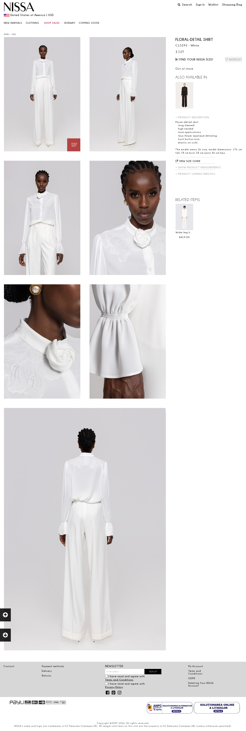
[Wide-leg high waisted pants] (184, 217)
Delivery (47, 671)
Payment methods (53, 666)
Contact (9, 666)
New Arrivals (13, 22)
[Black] (184, 95)
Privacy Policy (114, 687)
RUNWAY (69, 22)
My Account (195, 666)
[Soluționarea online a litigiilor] (217, 708)
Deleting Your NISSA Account (201, 684)
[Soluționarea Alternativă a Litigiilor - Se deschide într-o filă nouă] (170, 708)
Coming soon (89, 22)
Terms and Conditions (119, 679)
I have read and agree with (125, 678)
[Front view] (42, 94)
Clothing (32, 22)
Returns (46, 675)
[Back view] (128, 94)
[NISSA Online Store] (19, 7)
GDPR (191, 678)
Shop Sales (52, 22)
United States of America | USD (32, 14)
